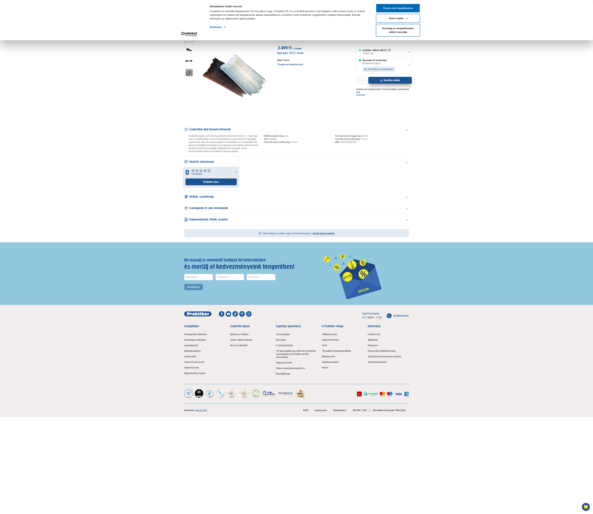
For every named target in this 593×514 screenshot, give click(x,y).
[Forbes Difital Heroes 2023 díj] (199, 393)
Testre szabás (396, 18)
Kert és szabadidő (239, 345)
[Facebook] (221, 314)
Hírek (324, 345)
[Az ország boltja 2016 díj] (231, 393)
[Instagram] (249, 314)
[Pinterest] (242, 314)
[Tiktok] (235, 314)
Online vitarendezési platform (290, 368)
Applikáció (373, 340)
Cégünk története (330, 340)
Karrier (325, 367)
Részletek (360, 95)
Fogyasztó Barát (284, 362)
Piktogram (373, 345)
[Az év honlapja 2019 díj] (220, 393)
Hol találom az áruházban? (380, 69)
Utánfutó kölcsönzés (194, 362)
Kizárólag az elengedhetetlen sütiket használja (398, 30)
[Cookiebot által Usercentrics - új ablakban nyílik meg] (189, 34)
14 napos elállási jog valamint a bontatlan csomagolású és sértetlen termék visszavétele (296, 354)
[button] (389, 52)
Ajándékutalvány (192, 351)
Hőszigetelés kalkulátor (195, 334)
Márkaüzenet (328, 356)
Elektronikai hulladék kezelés (382, 351)
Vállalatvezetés (329, 334)
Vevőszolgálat (283, 334)
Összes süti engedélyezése (398, 8)
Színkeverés (190, 356)
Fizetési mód (374, 334)
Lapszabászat (191, 345)
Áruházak (281, 340)
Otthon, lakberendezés (241, 340)
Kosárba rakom (392, 80)
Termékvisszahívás (377, 362)
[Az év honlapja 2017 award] (244, 393)
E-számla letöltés (284, 345)
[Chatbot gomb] (586, 507)
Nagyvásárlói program (195, 373)
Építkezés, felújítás (239, 334)
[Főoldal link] (197, 313)
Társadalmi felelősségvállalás (336, 351)
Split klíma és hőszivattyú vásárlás (384, 356)
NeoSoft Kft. (201, 410)
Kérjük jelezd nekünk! (324, 233)
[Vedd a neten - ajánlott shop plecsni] (269, 393)
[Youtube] (228, 314)
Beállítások (216, 27)
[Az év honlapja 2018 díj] (209, 393)
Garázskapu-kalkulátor (195, 340)
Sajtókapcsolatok (330, 362)
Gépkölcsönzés (191, 367)
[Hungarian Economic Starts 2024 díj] (188, 393)
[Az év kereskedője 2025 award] (301, 393)
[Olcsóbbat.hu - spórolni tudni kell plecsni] (286, 393)
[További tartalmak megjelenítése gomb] (190, 111)
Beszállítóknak (283, 374)
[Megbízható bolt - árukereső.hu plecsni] (256, 393)
